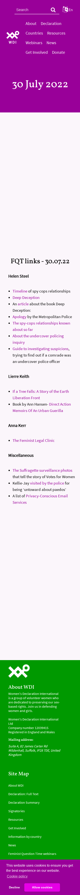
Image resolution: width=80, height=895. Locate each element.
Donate (58, 52)
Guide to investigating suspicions (40, 348)
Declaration (51, 23)
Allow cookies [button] (42, 887)
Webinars (34, 42)
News (51, 42)
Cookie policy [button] (17, 876)
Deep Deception (26, 297)
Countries (34, 33)
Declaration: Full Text (23, 794)
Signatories (16, 811)
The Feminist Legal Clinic (34, 440)
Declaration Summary (23, 802)
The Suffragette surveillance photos (42, 470)
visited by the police (47, 483)
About (31, 23)
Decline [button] (14, 887)
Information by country (24, 836)
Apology (19, 316)
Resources (56, 33)
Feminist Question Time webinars (32, 853)
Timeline (20, 291)
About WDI (15, 785)
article (23, 303)
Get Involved (37, 52)
